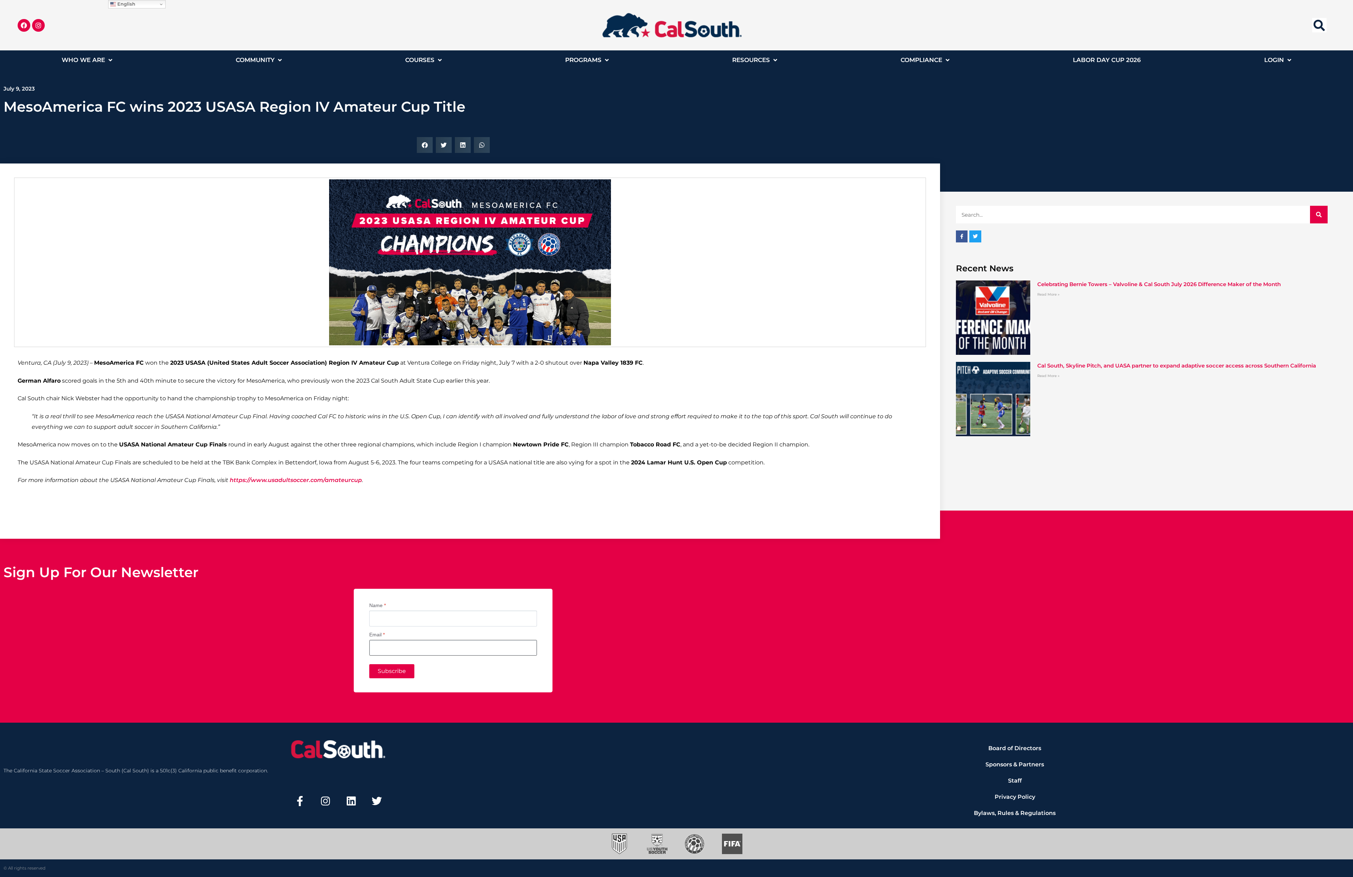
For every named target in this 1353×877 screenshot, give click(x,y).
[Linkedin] (351, 801)
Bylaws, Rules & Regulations (1015, 813)
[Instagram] (38, 25)
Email (377, 634)
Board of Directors (1014, 748)
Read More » (1048, 294)
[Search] (1319, 214)
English (125, 4)
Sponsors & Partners (1015, 764)
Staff (1015, 780)
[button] (1319, 25)
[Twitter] (376, 801)
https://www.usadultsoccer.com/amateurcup (296, 480)
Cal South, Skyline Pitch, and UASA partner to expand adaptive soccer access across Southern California (1176, 365)
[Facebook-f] (300, 801)
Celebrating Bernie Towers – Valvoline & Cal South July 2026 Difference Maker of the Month (1159, 284)
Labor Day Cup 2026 (1107, 59)
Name (377, 605)
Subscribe (392, 671)
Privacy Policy (1015, 796)
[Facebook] (24, 25)
